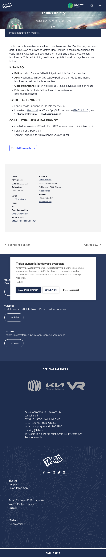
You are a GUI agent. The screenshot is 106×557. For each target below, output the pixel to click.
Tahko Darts (20, 199)
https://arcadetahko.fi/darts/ (24, 221)
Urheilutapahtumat (20, 214)
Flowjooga (91, 245)
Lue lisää (14, 317)
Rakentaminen (17, 524)
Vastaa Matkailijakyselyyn (23, 504)
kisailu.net (32, 110)
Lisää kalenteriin (23, 148)
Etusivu (13, 481)
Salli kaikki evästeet (28, 290)
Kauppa (13, 484)
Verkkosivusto (45, 202)
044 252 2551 (80, 110)
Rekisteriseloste (33, 437)
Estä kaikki (51, 290)
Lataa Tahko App (18, 488)
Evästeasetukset (71, 290)
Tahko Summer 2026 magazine (26, 500)
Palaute (13, 508)
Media (12, 520)
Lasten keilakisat (19, 245)
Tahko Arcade (45, 180)
